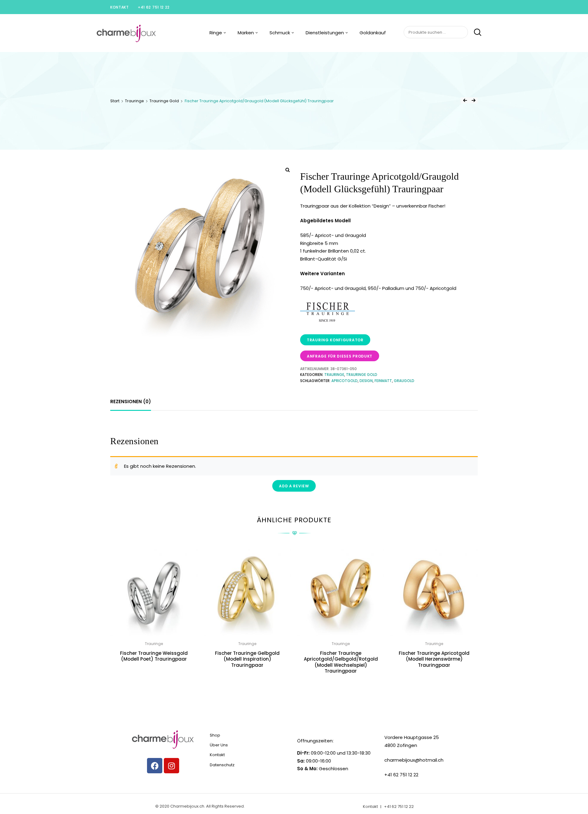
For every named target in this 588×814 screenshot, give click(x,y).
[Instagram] (171, 765)
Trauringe (134, 100)
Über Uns (219, 745)
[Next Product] (473, 100)
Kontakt (119, 7)
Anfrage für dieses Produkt (339, 356)
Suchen (475, 32)
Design (366, 380)
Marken (246, 32)
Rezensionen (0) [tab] (130, 401)
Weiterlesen (154, 673)
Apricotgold (344, 380)
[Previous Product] (465, 100)
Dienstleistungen (325, 32)
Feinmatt (383, 380)
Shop (215, 735)
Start (114, 100)
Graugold (404, 380)
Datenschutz (222, 765)
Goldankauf (373, 32)
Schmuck (280, 32)
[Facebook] (154, 765)
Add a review (294, 486)
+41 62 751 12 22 (154, 7)
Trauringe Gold (164, 100)
